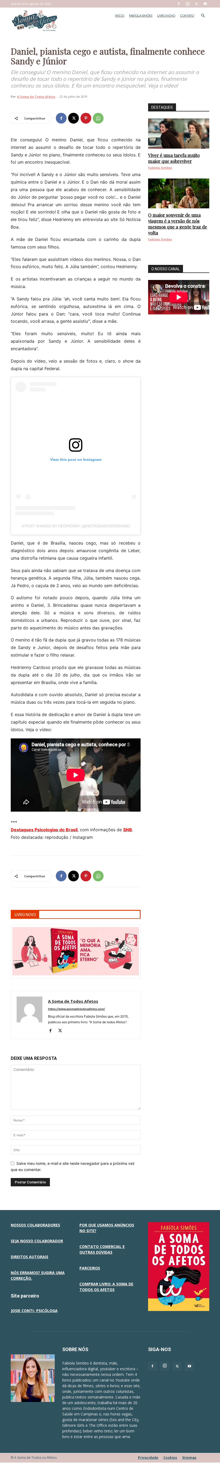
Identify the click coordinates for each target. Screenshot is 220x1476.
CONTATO (187, 15)
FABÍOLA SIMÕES (140, 15)
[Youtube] (205, 4)
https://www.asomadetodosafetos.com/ (76, 1009)
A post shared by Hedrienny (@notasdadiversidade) (75, 526)
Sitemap (189, 1457)
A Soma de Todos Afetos (36, 96)
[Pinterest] (85, 118)
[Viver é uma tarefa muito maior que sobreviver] (178, 133)
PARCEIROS (89, 1268)
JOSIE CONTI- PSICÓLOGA (34, 1310)
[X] (196, 4)
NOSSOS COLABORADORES (35, 1225)
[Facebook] (179, 4)
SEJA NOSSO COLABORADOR (37, 1240)
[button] (202, 15)
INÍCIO (119, 15)
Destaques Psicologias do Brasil (44, 829)
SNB (127, 829)
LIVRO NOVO (166, 15)
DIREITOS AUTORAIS (29, 1256)
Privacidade (148, 1457)
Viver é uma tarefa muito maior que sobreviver (174, 158)
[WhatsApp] (98, 118)
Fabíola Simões (160, 168)
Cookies (170, 1457)
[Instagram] (188, 4)
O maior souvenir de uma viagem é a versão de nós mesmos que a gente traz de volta (177, 224)
